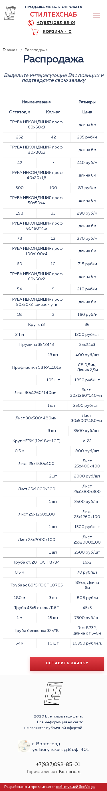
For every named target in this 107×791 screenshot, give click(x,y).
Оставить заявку (67, 663)
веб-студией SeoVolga (75, 787)
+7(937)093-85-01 (56, 23)
